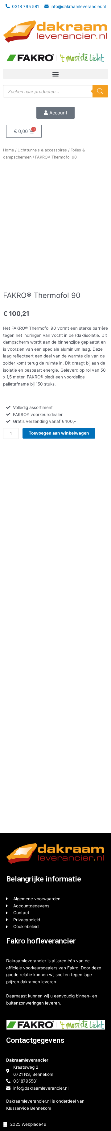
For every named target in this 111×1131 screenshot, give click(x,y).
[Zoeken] (100, 91)
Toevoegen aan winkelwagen (59, 433)
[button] (55, 74)
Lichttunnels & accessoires (42, 150)
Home (8, 150)
